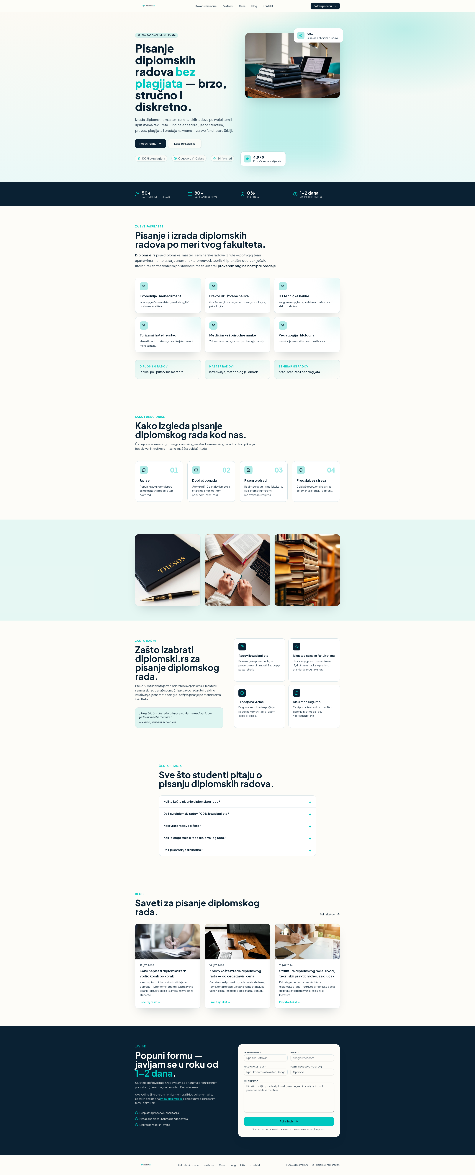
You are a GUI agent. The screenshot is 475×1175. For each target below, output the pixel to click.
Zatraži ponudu (323, 6)
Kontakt (268, 6)
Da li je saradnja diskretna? (237, 850)
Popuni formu (148, 143)
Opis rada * (251, 1080)
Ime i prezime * (252, 1052)
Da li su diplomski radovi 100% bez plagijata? (237, 813)
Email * (295, 1052)
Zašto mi (227, 6)
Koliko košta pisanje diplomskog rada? (237, 801)
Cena (242, 6)
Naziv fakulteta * (255, 1066)
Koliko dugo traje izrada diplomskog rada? (237, 838)
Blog (254, 6)
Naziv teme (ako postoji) (306, 1066)
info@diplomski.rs (171, 1098)
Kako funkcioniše (206, 6)
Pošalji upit (286, 1121)
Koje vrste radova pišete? (237, 826)
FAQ (242, 1165)
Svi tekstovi (327, 914)
